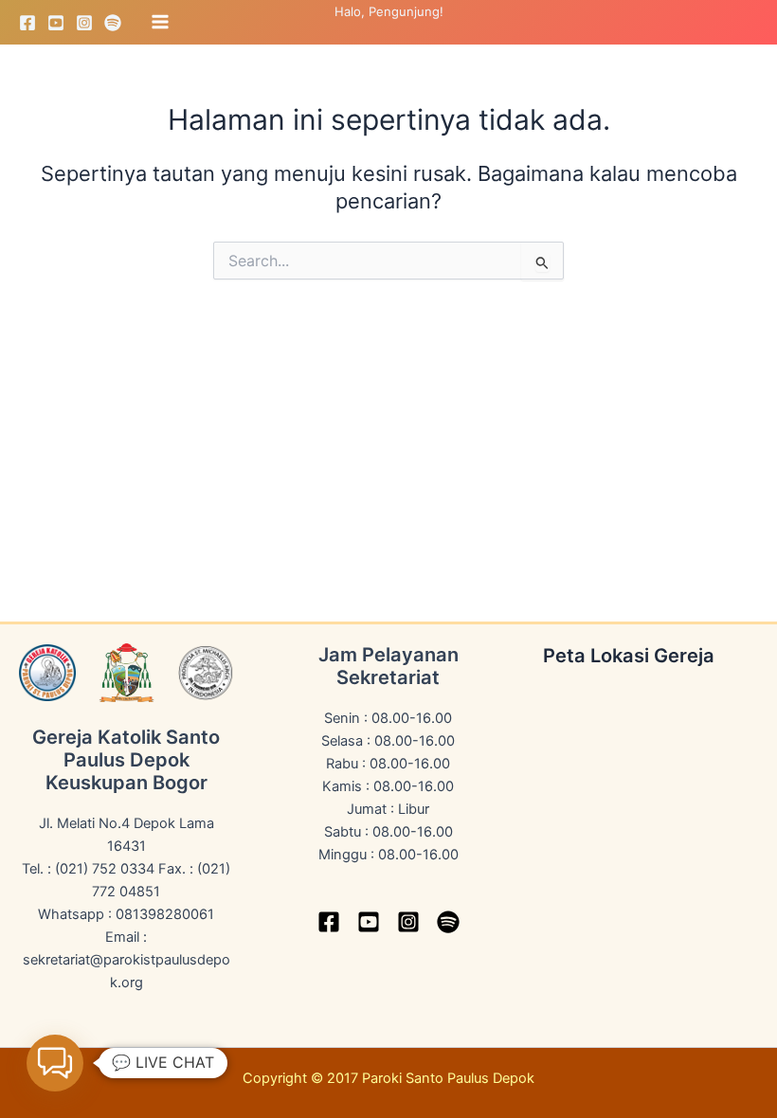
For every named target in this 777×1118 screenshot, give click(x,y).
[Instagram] (84, 22)
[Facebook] (27, 22)
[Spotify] (112, 22)
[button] (55, 1063)
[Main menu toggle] (160, 22)
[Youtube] (55, 22)
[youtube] (368, 922)
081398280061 (165, 914)
